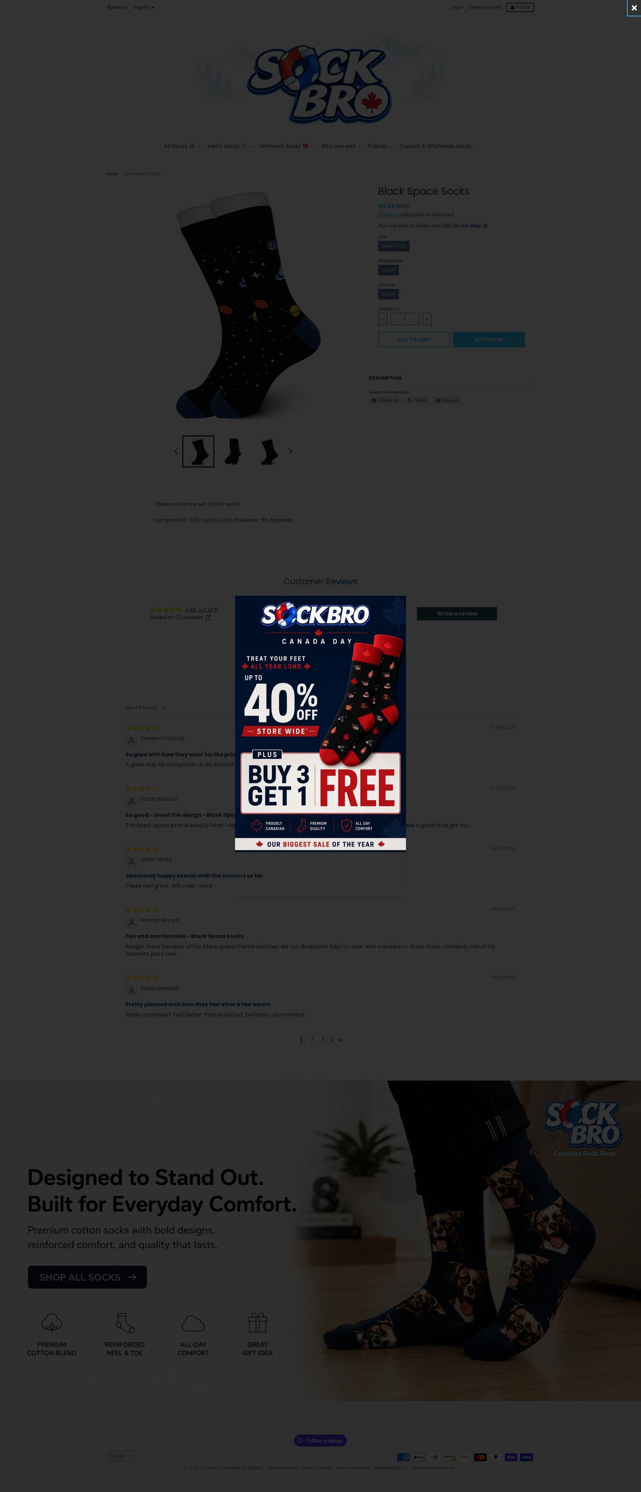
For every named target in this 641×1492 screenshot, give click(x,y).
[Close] (634, 8)
